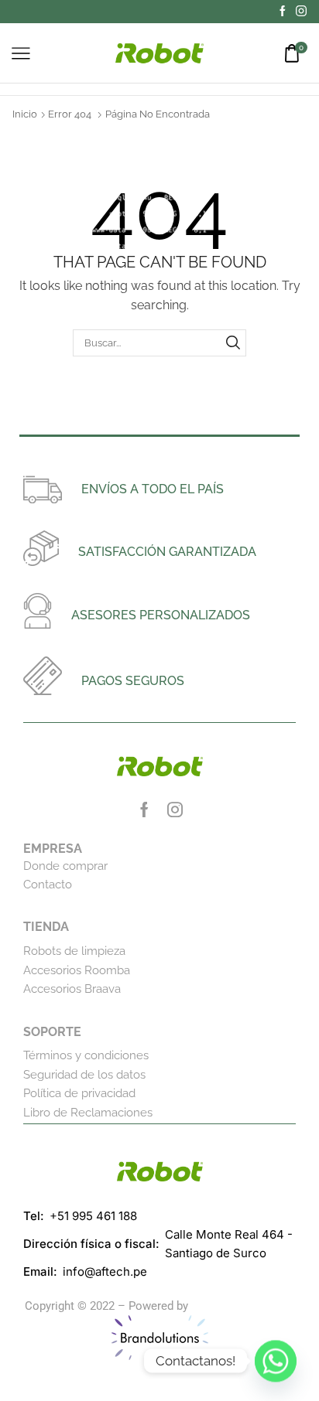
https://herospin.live (242, 1306)
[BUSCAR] (233, 342)
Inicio (24, 114)
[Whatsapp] (276, 1361)
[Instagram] (301, 11)
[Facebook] (282, 11)
